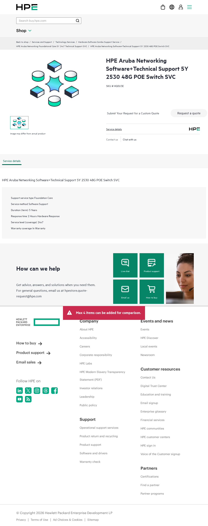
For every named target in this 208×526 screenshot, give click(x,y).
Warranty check (90, 462)
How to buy (151, 297)
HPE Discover (149, 338)
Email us (125, 297)
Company (89, 321)
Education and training (156, 394)
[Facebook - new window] (54, 390)
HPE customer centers (155, 437)
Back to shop (22, 41)
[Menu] (189, 7)
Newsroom (148, 355)
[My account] (180, 7)
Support (88, 419)
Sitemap (93, 520)
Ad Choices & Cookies (67, 520)
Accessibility (88, 338)
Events (145, 329)
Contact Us (148, 377)
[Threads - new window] (45, 390)
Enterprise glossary (153, 411)
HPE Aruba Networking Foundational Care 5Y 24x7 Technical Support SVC (51, 46)
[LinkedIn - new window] (19, 390)
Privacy (21, 520)
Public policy (88, 405)
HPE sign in (148, 445)
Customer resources (160, 369)
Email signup (149, 403)
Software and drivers (93, 453)
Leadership (87, 397)
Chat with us (129, 139)
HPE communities (152, 428)
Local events (149, 346)
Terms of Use (39, 520)
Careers (85, 346)
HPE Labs (86, 363)
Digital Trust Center (154, 386)
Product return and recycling (99, 436)
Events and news (157, 321)
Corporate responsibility (96, 355)
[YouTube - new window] (19, 399)
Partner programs (152, 493)
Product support (151, 271)
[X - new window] (28, 390)
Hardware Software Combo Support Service (98, 41)
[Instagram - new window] (37, 390)
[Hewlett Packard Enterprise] (26, 7)
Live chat (125, 271)
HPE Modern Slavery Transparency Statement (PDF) (102, 375)
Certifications (150, 476)
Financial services (153, 420)
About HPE (87, 329)
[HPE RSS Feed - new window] (28, 399)
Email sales (26, 362)
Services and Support (42, 41)
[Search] (77, 20)
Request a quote (188, 113)
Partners (149, 468)
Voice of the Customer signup (160, 454)
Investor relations (91, 388)
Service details (114, 129)
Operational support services (99, 428)
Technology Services (65, 41)
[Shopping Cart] (162, 7)
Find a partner (150, 485)
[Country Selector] (171, 7)
